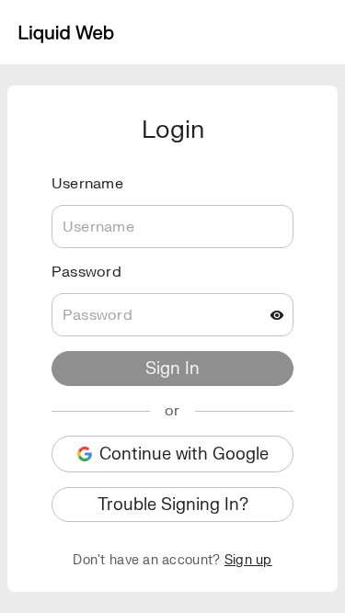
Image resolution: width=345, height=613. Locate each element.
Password (86, 272)
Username (87, 184)
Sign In (172, 369)
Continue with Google (184, 454)
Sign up (248, 560)
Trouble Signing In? (173, 505)
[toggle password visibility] (277, 315)
